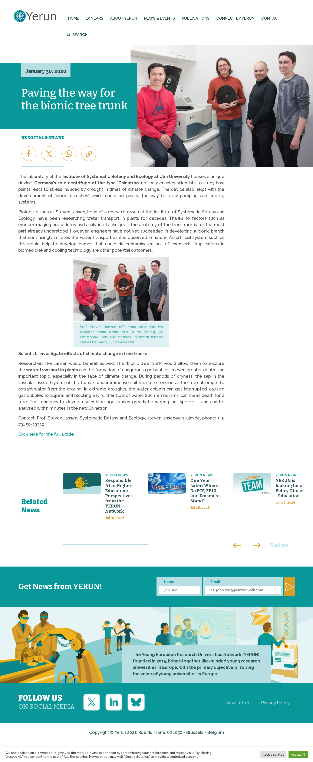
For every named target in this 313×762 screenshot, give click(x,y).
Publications (196, 18)
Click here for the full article (46, 434)
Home (73, 18)
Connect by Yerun (235, 18)
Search (80, 34)
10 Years (94, 18)
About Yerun (123, 18)
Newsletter (237, 702)
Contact (270, 18)
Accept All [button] (298, 754)
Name (169, 582)
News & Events (159, 18)
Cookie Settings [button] (273, 754)
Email (215, 582)
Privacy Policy (275, 702)
